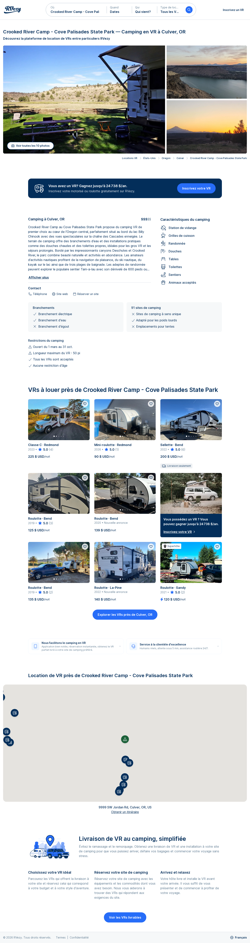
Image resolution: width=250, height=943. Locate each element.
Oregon (166, 158)
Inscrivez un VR (233, 10)
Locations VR (129, 158)
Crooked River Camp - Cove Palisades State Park (218, 158)
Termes (61, 937)
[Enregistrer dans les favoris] (85, 404)
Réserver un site (88, 294)
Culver (180, 158)
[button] (76, 9)
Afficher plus (39, 277)
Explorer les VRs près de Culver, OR (125, 615)
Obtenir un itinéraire (125, 812)
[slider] (43, 449)
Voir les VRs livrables (125, 917)
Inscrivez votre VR (196, 188)
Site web (62, 294)
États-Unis (149, 158)
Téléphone (40, 294)
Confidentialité (79, 937)
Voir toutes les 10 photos (33, 145)
